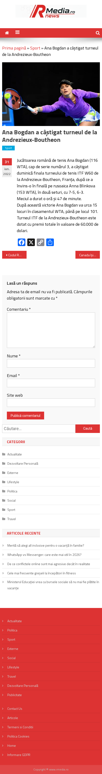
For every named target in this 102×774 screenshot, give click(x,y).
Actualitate (14, 454)
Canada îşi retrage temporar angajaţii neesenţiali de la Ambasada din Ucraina (89, 254)
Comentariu (19, 309)
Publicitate (14, 694)
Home (11, 745)
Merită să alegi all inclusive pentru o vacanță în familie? (45, 545)
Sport (35, 48)
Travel (11, 518)
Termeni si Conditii (20, 726)
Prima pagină (14, 48)
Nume (14, 356)
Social (11, 500)
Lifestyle (13, 481)
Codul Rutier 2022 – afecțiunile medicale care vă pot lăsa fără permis (17, 254)
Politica (12, 491)
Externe (12, 472)
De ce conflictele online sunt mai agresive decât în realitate (48, 563)
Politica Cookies (18, 736)
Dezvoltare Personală (22, 463)
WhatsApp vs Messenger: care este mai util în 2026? (44, 554)
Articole (12, 717)
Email (13, 375)
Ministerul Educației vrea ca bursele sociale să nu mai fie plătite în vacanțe (53, 584)
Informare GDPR (18, 754)
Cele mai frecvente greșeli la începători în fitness (41, 573)
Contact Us (14, 708)
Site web (15, 395)
